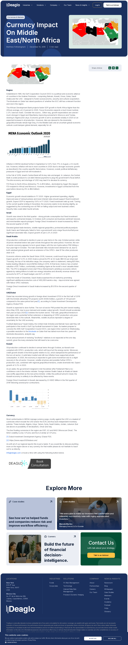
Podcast (107, 605)
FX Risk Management (71, 583)
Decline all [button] (112, 638)
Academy (107, 602)
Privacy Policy (32, 640)
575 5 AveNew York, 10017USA (12, 586)
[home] (13, 5)
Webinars (107, 596)
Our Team (67, 5)
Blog (106, 586)
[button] (27, 5)
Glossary (107, 611)
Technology (67, 586)
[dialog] (64, 638)
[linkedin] (109, 68)
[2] (27, 313)
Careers (93, 589)
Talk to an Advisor (112, 5)
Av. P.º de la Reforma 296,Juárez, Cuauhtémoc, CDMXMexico (17, 597)
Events (106, 599)
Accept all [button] (93, 638)
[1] (39, 301)
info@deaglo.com (13, 453)
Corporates (53, 586)
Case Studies (109, 592)
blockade (32, 331)
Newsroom (108, 583)
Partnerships (94, 586)
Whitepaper (108, 589)
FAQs (106, 608)
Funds (51, 583)
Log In (97, 5)
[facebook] (113, 68)
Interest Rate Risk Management (69, 590)
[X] (117, 68)
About (92, 583)
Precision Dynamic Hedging (73, 595)
